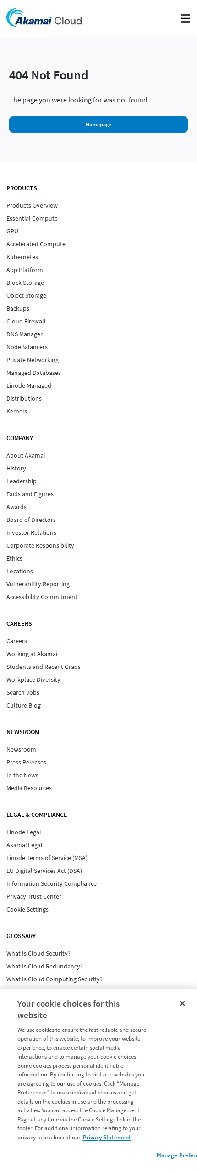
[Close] (182, 1003)
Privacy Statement (107, 1137)
